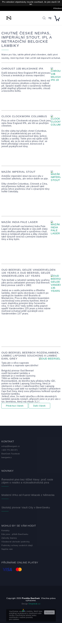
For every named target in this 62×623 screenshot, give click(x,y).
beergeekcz (6, 457)
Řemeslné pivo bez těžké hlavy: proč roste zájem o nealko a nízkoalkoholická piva (27, 481)
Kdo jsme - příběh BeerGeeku (14, 534)
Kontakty (5, 530)
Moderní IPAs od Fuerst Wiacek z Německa (28, 495)
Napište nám (7, 549)
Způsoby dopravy (9, 538)
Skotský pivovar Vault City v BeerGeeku (25, 507)
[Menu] (50, 18)
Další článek (39, 405)
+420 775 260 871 (9, 450)
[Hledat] (44, 18)
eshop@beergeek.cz (10, 446)
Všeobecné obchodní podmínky (15, 542)
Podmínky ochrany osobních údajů (17, 545)
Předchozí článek (15, 405)
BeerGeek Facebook (10, 454)
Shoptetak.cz (34, 604)
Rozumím (49, 613)
